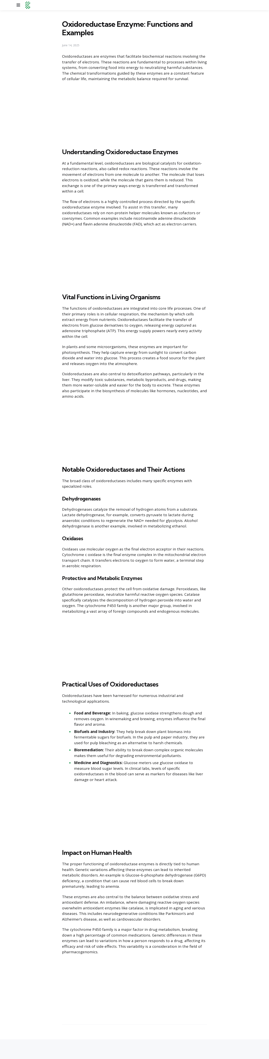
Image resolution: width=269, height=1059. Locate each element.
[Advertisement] (134, 114)
